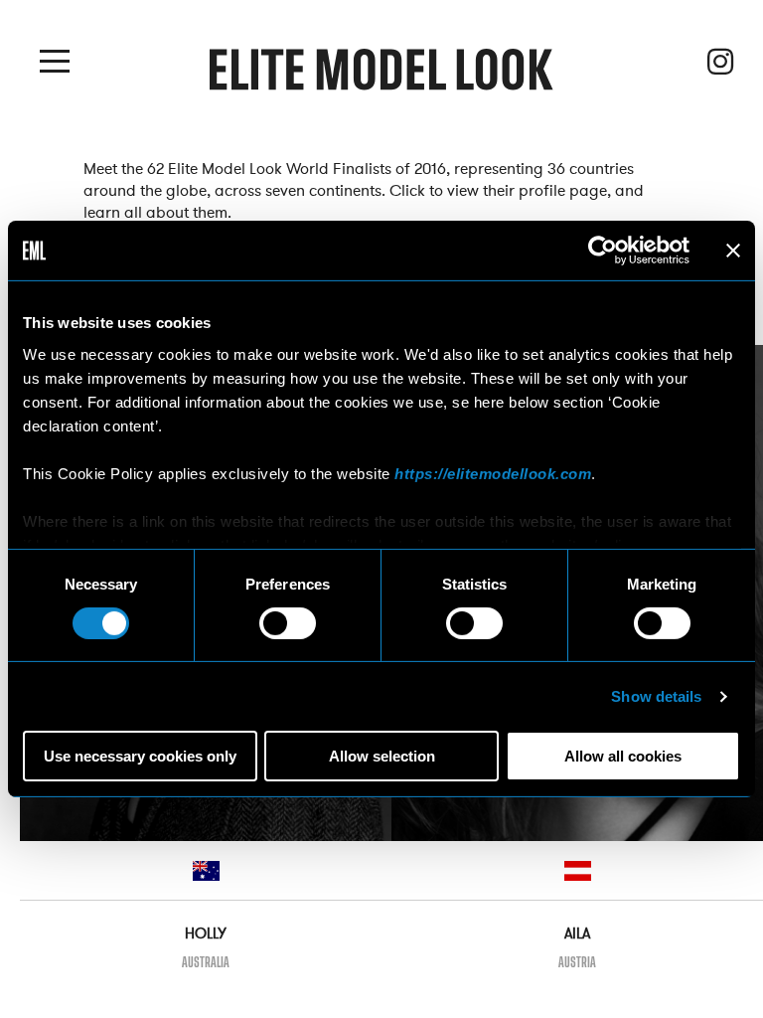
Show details (656, 696)
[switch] (287, 623)
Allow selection (382, 756)
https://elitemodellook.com (492, 472)
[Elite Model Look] (381, 76)
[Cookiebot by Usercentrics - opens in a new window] (602, 250)
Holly (206, 933)
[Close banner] (733, 250)
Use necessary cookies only (140, 756)
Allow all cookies (623, 756)
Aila (577, 933)
